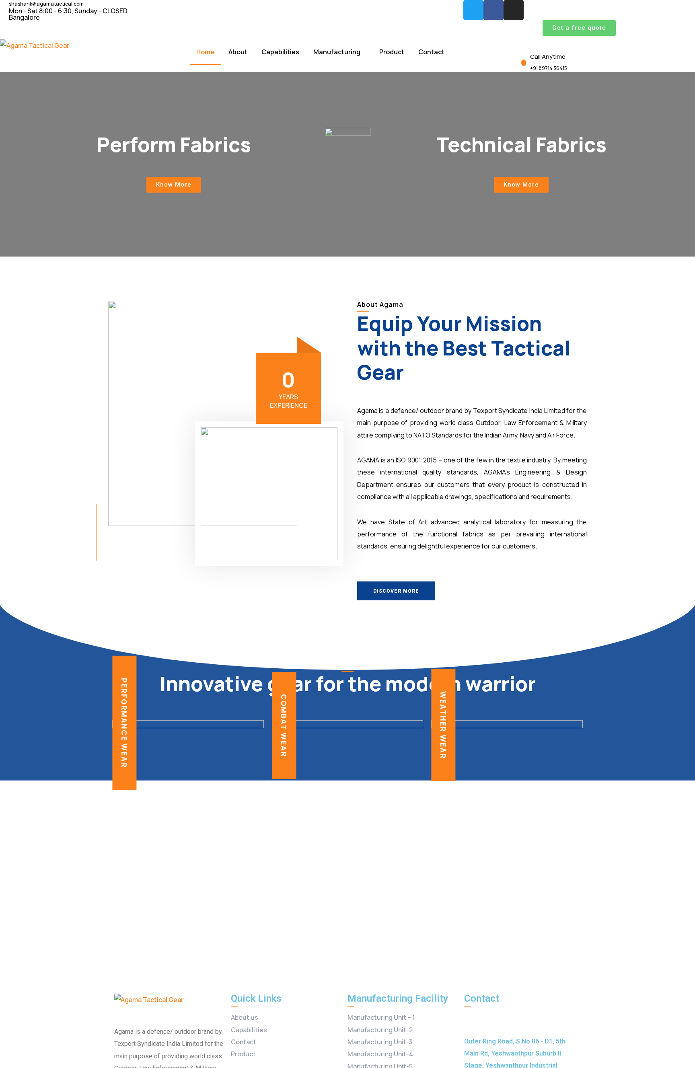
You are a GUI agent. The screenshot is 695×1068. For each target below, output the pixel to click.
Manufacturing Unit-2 (380, 1029)
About (237, 51)
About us (244, 1017)
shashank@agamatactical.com (46, 4)
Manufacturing (336, 51)
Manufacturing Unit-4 (380, 1054)
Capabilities (280, 51)
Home (205, 51)
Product (391, 51)
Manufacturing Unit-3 (380, 1041)
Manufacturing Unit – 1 (381, 1017)
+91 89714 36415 (548, 68)
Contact (431, 51)
